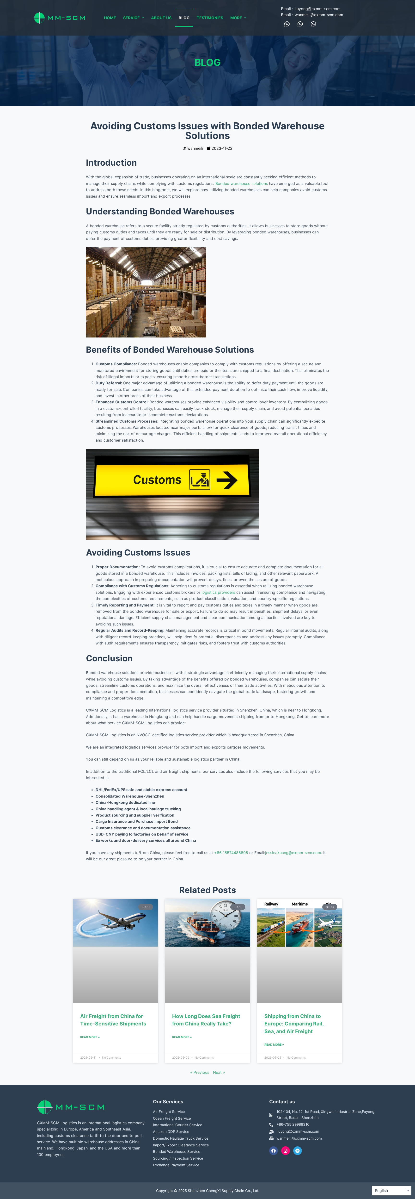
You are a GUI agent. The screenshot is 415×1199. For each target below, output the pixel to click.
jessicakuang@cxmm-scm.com (293, 852)
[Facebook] (273, 1150)
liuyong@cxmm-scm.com (318, 8)
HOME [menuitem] (110, 17)
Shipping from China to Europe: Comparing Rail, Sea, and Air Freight (293, 1023)
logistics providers (217, 592)
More (236, 17)
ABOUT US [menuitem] (161, 17)
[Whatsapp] (287, 24)
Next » (219, 1072)
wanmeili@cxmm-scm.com (319, 14)
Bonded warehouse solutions (241, 183)
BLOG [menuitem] (184, 17)
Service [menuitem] (131, 17)
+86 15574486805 (231, 852)
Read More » (90, 1037)
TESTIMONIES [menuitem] (210, 17)
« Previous (199, 1072)
